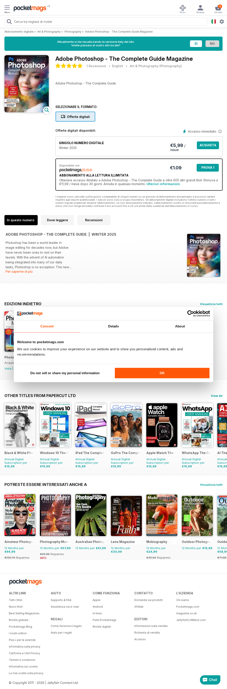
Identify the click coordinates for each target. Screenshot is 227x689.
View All (217, 395)
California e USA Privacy (24, 653)
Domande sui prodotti (148, 600)
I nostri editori (18, 633)
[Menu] (7, 8)
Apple (96, 600)
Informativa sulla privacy (24, 646)
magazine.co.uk (186, 613)
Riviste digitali (102, 626)
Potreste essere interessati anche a (45, 484)
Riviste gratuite (18, 620)
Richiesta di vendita (147, 632)
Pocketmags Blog (20, 626)
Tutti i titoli (15, 600)
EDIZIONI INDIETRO (22, 303)
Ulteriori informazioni (163, 184)
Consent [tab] (47, 326)
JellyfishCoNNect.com (191, 620)
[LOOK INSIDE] (26, 111)
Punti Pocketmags (104, 620)
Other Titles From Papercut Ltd (40, 395)
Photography (73, 31)
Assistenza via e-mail (65, 606)
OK (162, 373)
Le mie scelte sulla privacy (26, 673)
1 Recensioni (96, 66)
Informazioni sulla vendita (151, 626)
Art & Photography (49, 31)
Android (98, 606)
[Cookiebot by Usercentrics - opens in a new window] (190, 313)
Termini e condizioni (22, 660)
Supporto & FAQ (61, 600)
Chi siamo (182, 600)
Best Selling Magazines (24, 613)
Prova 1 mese (207, 169)
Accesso (140, 639)
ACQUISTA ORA (208, 146)
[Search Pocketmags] (9, 22)
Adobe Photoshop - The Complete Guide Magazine (119, 31)
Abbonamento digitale (18, 31)
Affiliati (138, 606)
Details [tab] (113, 326)
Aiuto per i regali (61, 632)
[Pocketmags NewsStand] (28, 8)
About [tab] (180, 326)
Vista (7, 368)
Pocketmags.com (187, 606)
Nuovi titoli (16, 606)
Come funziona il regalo (66, 626)
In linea (97, 613)
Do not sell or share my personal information (65, 373)
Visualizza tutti (211, 304)
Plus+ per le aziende (22, 640)
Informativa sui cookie (23, 666)
